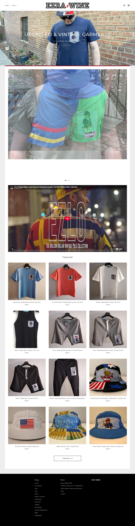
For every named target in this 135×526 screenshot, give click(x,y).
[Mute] (122, 250)
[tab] (65, 180)
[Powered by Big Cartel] (96, 480)
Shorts (36, 494)
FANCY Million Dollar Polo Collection (71, 488)
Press (62, 491)
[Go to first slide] (124, 124)
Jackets (37, 504)
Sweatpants (38, 515)
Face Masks (38, 507)
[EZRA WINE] (67, 5)
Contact (63, 494)
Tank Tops (38, 502)
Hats (36, 488)
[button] (67, 38)
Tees (36, 491)
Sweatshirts (38, 499)
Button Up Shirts (40, 496)
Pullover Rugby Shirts (41, 510)
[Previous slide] (10, 124)
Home (37, 483)
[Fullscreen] (124, 250)
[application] (67, 218)
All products (66, 458)
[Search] (124, 5)
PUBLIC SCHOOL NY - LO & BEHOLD (72, 486)
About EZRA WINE (66, 483)
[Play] (10, 250)
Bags (36, 512)
